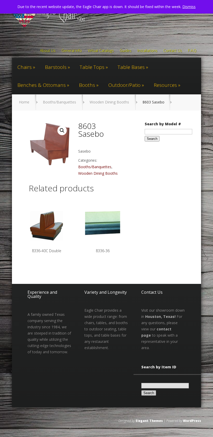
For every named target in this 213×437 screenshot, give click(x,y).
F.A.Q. (192, 51)
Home (24, 102)
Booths (87, 85)
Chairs (24, 67)
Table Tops (92, 67)
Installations (147, 51)
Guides (125, 51)
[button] (62, 130)
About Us (48, 51)
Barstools (55, 67)
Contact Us (172, 51)
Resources (165, 85)
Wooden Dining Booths (109, 102)
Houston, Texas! (160, 316)
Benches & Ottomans (41, 85)
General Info (72, 51)
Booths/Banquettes (59, 102)
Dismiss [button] (189, 6)
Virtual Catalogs (101, 51)
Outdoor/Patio (124, 85)
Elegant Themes (149, 421)
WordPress (192, 421)
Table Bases (131, 67)
